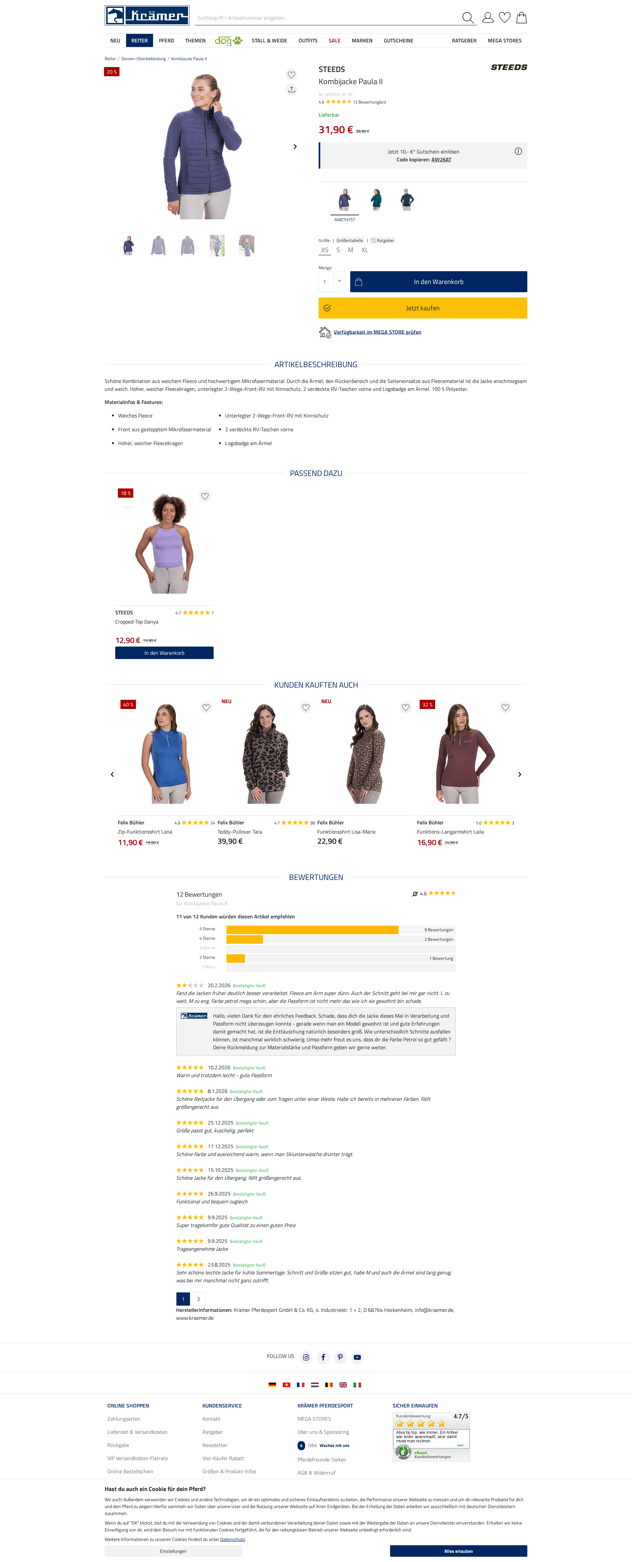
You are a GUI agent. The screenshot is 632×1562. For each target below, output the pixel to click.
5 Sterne (207, 929)
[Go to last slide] (112, 774)
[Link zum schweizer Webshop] (288, 1384)
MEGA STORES (505, 40)
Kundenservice (222, 1405)
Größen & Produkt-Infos (229, 1471)
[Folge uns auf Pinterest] (340, 1357)
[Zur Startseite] (147, 15)
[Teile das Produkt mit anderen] (291, 89)
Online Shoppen (128, 1405)
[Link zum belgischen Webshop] (330, 1384)
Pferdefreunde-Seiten (322, 1459)
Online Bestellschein (130, 1471)
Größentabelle (350, 240)
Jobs (324, 1445)
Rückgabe (118, 1445)
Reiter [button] (139, 40)
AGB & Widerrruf (316, 1473)
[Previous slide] (110, 146)
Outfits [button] (308, 40)
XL (364, 250)
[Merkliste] (505, 16)
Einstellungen (173, 1551)
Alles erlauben (458, 1551)
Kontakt (211, 1419)
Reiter (110, 58)
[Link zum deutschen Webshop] (274, 1384)
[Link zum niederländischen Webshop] (316, 1384)
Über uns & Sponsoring (323, 1432)
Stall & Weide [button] (269, 40)
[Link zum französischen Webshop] (302, 1384)
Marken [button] (362, 40)
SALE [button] (335, 40)
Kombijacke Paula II (189, 58)
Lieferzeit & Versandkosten (137, 1432)
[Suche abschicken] (469, 18)
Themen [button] (195, 40)
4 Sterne (207, 938)
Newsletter (214, 1445)
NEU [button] (115, 40)
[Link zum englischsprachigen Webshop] (344, 1384)
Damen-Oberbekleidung (143, 58)
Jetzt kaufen (423, 308)
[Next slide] (295, 146)
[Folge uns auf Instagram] (306, 1357)
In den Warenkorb (164, 653)
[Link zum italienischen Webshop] (359, 1384)
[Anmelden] (488, 16)
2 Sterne (207, 957)
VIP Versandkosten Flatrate (137, 1458)
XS (325, 250)
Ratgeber (386, 240)
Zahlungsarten (123, 1419)
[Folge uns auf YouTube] (357, 1357)
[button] (229, 40)
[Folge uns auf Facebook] (323, 1357)
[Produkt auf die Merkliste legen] (291, 74)
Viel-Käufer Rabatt (223, 1458)
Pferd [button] (166, 40)
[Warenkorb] (521, 16)
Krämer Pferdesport (325, 1405)
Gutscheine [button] (398, 40)
